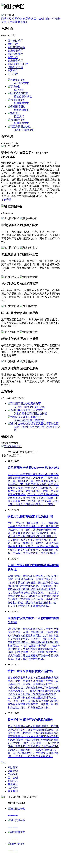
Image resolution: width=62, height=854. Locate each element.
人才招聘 (12, 22)
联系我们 (23, 22)
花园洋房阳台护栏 (18, 64)
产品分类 (28, 18)
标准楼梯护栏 (15, 50)
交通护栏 (13, 70)
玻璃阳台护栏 (15, 67)
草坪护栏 (13, 44)
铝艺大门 (13, 57)
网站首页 (6, 18)
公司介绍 (17, 18)
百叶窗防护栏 (15, 40)
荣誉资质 (13, 784)
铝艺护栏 (13, 74)
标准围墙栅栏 (15, 54)
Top (3, 762)
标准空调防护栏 (16, 47)
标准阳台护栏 (15, 60)
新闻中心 (50, 18)
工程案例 (39, 18)
